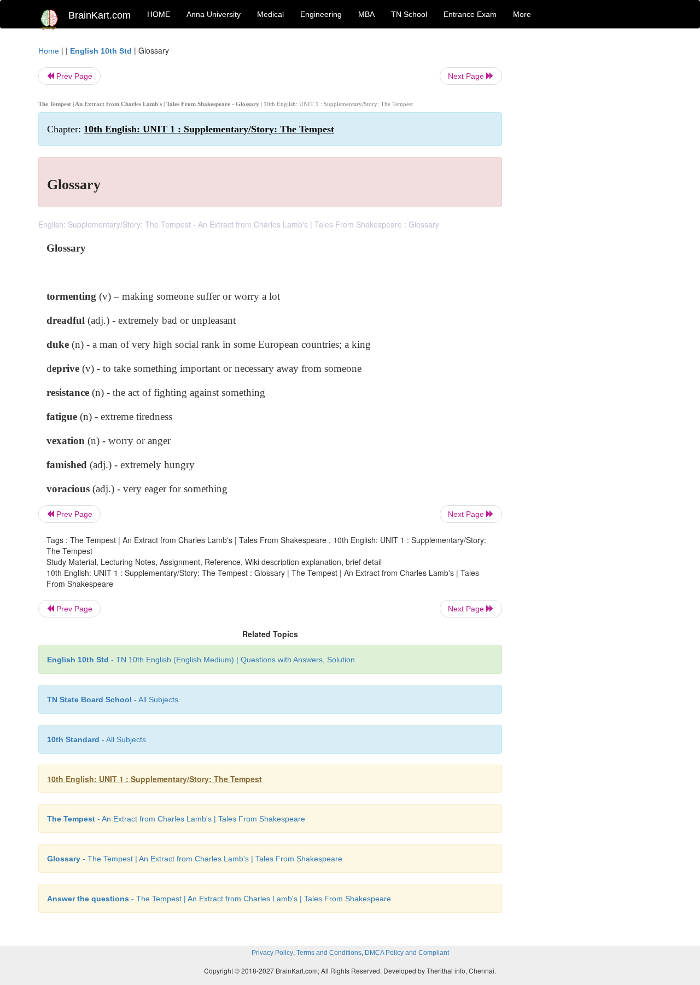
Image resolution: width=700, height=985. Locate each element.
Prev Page (73, 76)
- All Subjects (112, 699)
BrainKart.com (99, 15)
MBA (366, 14)
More (522, 14)
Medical (270, 14)
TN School (409, 14)
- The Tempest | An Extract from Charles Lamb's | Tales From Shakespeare (194, 858)
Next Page (467, 76)
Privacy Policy (272, 953)
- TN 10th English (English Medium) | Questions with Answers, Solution (201, 659)
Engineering (321, 14)
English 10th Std (101, 50)
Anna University (213, 14)
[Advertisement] (590, 209)
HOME (158, 14)
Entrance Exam (470, 14)
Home (48, 50)
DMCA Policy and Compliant (407, 953)
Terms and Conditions (328, 953)
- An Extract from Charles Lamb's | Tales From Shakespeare (176, 818)
